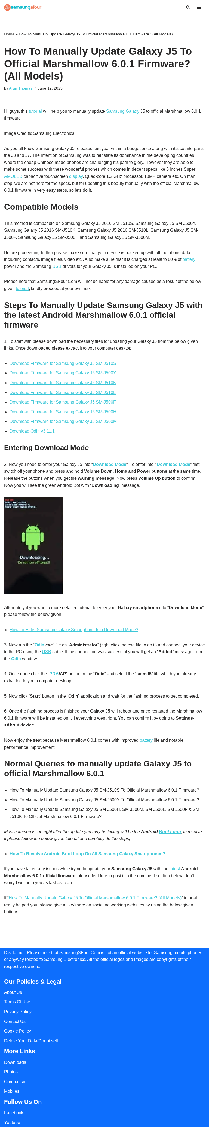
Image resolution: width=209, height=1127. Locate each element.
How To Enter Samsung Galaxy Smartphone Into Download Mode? (74, 629)
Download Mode (109, 464)
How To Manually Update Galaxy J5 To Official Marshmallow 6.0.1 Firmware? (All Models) (95, 898)
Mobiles (11, 1091)
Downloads (15, 1062)
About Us (13, 992)
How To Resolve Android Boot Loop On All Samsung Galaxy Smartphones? (87, 853)
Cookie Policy (17, 1031)
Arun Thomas (20, 88)
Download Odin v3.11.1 (32, 431)
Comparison (16, 1081)
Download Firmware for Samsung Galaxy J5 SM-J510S (63, 363)
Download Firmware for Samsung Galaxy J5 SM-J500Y (63, 373)
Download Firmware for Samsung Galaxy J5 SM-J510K (63, 382)
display (76, 176)
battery (188, 259)
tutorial (35, 111)
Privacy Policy (18, 1011)
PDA (54, 673)
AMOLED (13, 176)
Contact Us (15, 1021)
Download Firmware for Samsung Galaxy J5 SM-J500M (63, 421)
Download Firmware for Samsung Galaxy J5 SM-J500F (63, 402)
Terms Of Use (17, 1002)
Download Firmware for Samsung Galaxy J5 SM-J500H (63, 412)
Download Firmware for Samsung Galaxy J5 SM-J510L (63, 392)
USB (57, 266)
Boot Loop (170, 831)
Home (9, 34)
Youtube (12, 1122)
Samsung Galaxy (122, 111)
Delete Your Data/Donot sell (31, 1041)
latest (175, 868)
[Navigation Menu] (199, 7)
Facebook (13, 1112)
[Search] (188, 7)
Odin (39, 645)
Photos (11, 1072)
